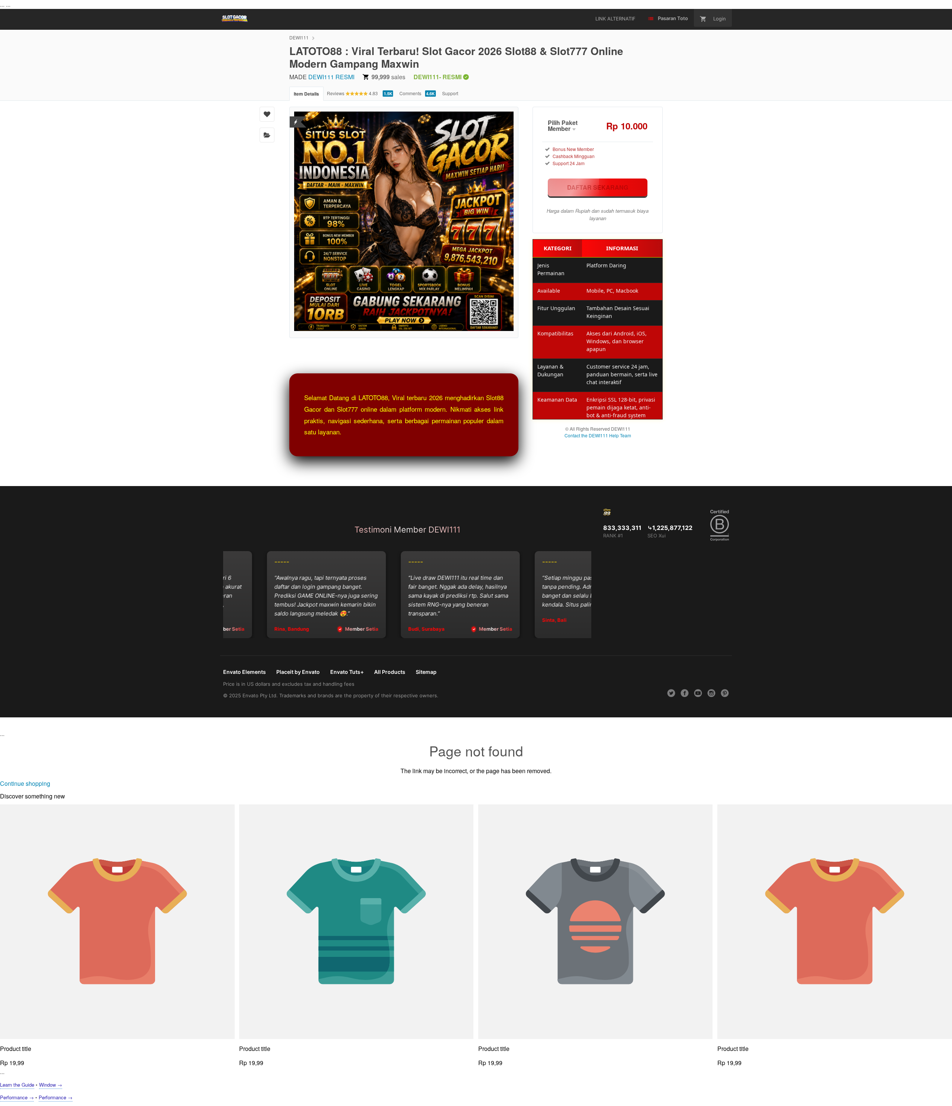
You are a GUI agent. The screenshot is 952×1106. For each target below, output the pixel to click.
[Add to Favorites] (267, 114)
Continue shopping (25, 783)
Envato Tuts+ (347, 672)
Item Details (306, 93)
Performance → (17, 1097)
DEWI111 (299, 37)
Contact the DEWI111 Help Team (598, 435)
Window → (50, 1084)
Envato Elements (244, 672)
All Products (389, 672)
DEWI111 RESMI (331, 77)
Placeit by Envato (298, 672)
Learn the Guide (17, 1084)
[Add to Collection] (267, 135)
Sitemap (426, 672)
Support (450, 93)
